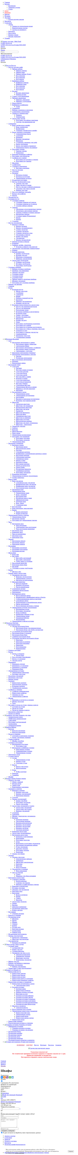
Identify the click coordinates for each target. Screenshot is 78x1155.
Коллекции (12, 6)
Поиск (3, 46)
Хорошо (71, 1151)
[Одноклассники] (4, 1077)
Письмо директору (14, 36)
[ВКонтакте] (2, 1077)
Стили (10, 9)
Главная (7, 2)
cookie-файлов (19, 1153)
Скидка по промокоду (19, 29)
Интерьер (43, 1045)
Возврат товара (13, 35)
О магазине (8, 23)
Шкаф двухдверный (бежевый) (11, 1101)
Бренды (7, 14)
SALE (6, 11)
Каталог (7, 4)
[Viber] (7, 1077)
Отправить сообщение (8, 1130)
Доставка (8, 18)
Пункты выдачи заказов (16, 19)
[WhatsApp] (10, 1077)
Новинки (8, 12)
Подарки (7, 16)
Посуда (36, 1045)
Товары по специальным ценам (22, 26)
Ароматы (58, 1045)
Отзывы (7, 38)
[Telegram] (12, 1077)
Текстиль (51, 1045)
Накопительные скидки (19, 28)
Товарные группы (14, 7)
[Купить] (1, 1112)
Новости (7, 1139)
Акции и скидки (10, 1136)
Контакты (8, 21)
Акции (10, 24)
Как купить (12, 33)
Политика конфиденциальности (15, 1144)
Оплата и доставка (11, 1141)
